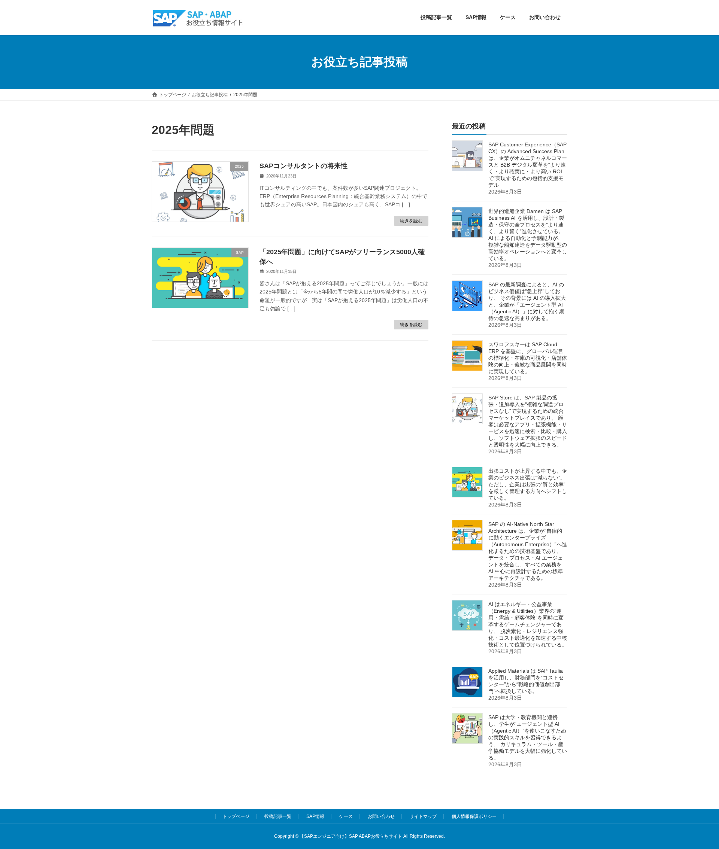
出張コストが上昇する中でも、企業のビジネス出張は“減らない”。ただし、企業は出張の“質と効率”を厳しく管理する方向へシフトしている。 (527, 484)
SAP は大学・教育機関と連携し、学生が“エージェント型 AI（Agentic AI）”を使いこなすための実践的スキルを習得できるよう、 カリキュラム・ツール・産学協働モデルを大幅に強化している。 (527, 737)
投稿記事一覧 (277, 816)
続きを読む (411, 220)
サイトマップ (423, 816)
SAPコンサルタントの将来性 (304, 166)
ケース (346, 816)
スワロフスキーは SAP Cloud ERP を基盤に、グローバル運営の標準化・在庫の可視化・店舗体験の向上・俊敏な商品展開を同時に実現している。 (527, 357)
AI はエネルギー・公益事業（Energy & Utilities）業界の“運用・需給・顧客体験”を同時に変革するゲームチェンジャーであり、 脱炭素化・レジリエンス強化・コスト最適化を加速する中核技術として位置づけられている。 (527, 624)
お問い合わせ (381, 816)
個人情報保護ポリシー (474, 816)
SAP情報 (315, 816)
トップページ (235, 816)
